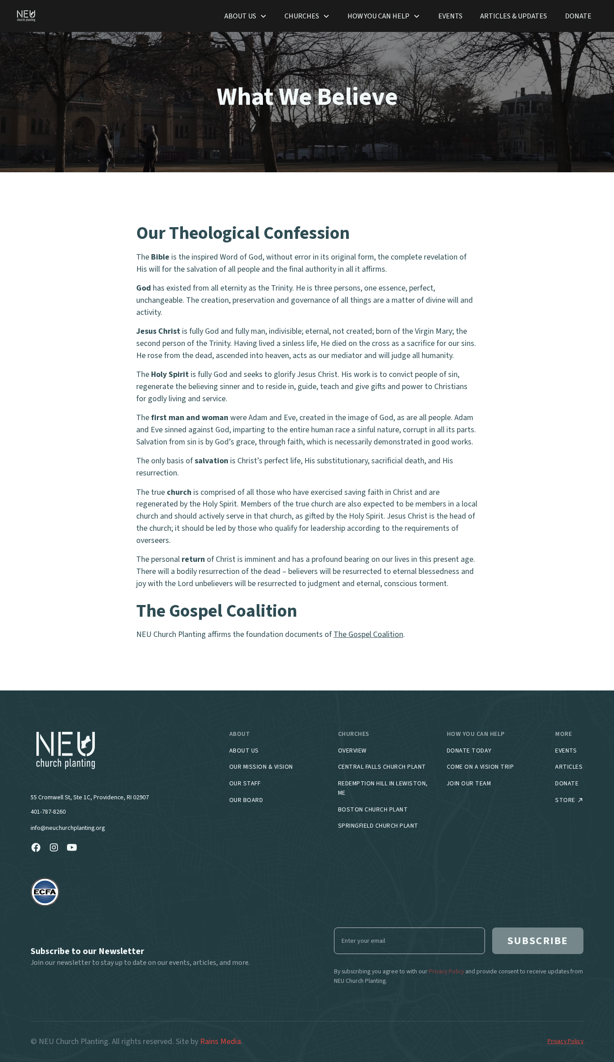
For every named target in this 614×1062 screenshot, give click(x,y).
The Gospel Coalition (368, 634)
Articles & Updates (513, 16)
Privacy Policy (565, 1041)
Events (450, 16)
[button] (245, 16)
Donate (578, 16)
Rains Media (220, 1041)
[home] (26, 16)
